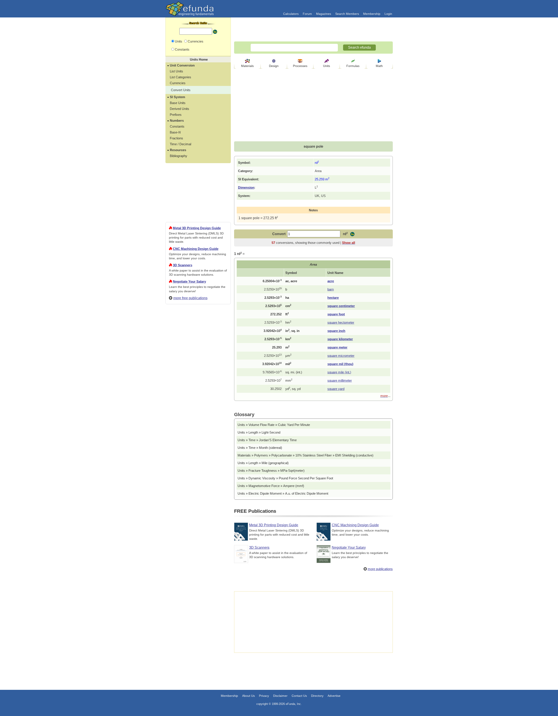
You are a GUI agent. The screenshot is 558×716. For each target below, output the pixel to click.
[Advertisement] (198, 465)
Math (379, 66)
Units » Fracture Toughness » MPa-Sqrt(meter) (271, 470)
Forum (307, 13)
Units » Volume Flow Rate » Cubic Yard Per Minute (274, 425)
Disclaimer (280, 695)
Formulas (352, 66)
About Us (248, 695)
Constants (177, 126)
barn (330, 289)
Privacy (264, 695)
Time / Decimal (180, 144)
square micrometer (340, 355)
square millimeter (339, 380)
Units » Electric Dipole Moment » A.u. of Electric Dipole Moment (283, 493)
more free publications (190, 298)
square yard (335, 389)
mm (288, 380)
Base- (175, 132)
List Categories (180, 77)
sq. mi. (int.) (293, 372)
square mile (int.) (339, 372)
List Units (176, 71)
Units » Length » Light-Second (259, 432)
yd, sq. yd (293, 389)
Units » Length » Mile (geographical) (263, 463)
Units (326, 66)
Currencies (177, 83)
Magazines (323, 13)
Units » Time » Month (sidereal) (260, 447)
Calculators (291, 13)
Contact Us (299, 695)
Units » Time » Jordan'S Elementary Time (267, 440)
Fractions (176, 138)
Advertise (334, 695)
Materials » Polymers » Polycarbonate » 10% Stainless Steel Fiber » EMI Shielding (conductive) (305, 455)
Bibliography (178, 156)
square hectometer (340, 322)
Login (388, 13)
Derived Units (179, 109)
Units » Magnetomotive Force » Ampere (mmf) (271, 486)
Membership (371, 13)
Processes (300, 66)
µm (288, 355)
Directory (317, 695)
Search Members (347, 13)
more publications (380, 569)
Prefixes (176, 114)
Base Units (177, 103)
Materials (247, 66)
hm (288, 322)
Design (274, 66)
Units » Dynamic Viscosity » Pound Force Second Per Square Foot (285, 478)
